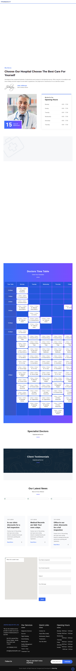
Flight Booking (25, 636)
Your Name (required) (44, 560)
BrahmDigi (54, 668)
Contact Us (42, 631)
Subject (41, 576)
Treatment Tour (25, 651)
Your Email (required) (44, 568)
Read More (10, 542)
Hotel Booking (25, 639)
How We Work (42, 641)
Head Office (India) (44, 633)
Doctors (23, 633)
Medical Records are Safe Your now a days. (37, 524)
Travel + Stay (24, 649)
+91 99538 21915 (12, 647)
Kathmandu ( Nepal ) (44, 636)
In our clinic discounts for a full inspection (13, 524)
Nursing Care (24, 641)
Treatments (42, 639)
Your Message (42, 584)
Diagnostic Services (26, 631)
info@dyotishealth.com (14, 651)
